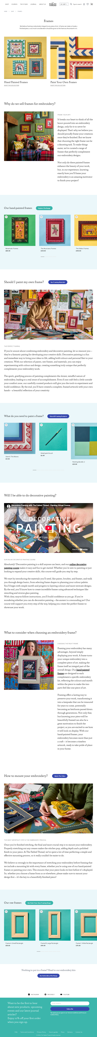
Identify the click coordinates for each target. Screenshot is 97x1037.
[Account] (84, 4)
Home (5, 11)
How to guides (53, 1032)
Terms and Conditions (27, 1032)
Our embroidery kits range (48, 976)
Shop (7, 4)
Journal (33, 4)
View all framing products (58, 416)
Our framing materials (58, 282)
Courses (14, 4)
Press (63, 1032)
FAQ (16, 1032)
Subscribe (70, 1009)
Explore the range (44, 208)
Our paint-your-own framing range (39, 903)
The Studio (24, 4)
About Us (42, 4)
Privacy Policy (41, 1032)
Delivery (70, 1032)
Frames (20, 11)
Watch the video (59, 776)
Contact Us (79, 1032)
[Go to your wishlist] (87, 4)
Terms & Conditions (73, 1013)
